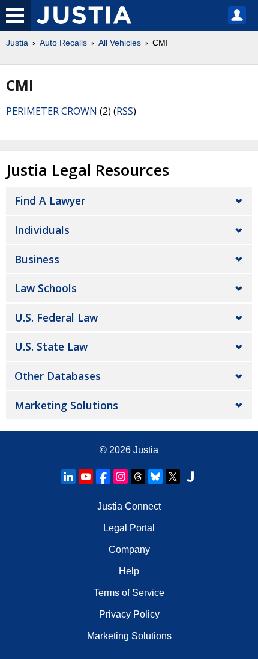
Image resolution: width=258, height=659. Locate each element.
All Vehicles (119, 42)
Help (129, 571)
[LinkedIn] (68, 476)
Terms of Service (129, 593)
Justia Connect (129, 506)
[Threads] (138, 476)
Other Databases (57, 376)
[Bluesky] (155, 476)
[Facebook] (103, 476)
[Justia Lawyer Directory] (190, 476)
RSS (124, 111)
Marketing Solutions (66, 405)
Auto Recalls (63, 42)
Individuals (42, 230)
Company (129, 549)
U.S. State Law (51, 346)
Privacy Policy (129, 614)
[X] (173, 476)
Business (36, 259)
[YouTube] (86, 476)
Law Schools (45, 288)
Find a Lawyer (49, 200)
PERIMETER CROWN (51, 111)
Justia (17, 42)
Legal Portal (129, 528)
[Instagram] (120, 476)
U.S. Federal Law (56, 317)
